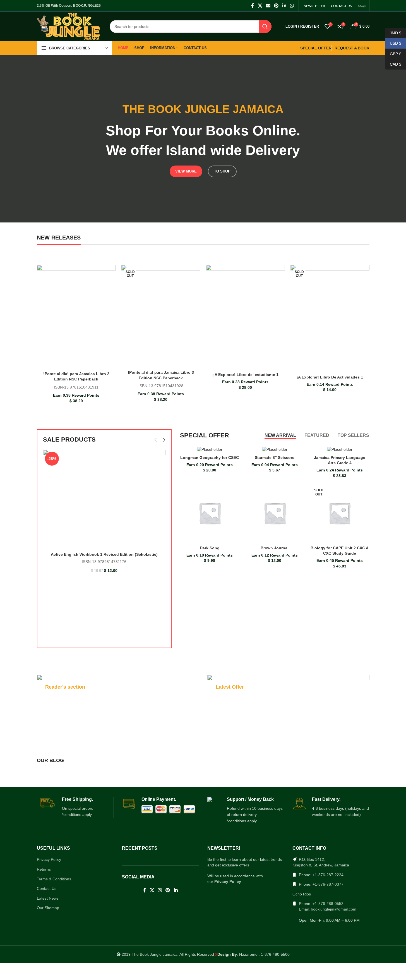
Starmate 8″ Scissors (274, 457)
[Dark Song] (209, 513)
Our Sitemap (48, 907)
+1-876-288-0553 (328, 903)
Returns (44, 869)
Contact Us (46, 888)
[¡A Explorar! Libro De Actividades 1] (329, 318)
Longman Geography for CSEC (209, 457)
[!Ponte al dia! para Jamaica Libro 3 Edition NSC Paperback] (160, 316)
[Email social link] (268, 5)
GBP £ (393, 53)
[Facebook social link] (252, 5)
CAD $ (393, 64)
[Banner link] (118, 703)
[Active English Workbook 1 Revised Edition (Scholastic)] (104, 499)
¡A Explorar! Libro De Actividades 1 (330, 377)
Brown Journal (275, 548)
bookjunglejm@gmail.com (333, 909)
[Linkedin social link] (284, 5)
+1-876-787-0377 (328, 884)
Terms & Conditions (54, 879)
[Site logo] (68, 26)
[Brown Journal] (274, 513)
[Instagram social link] (160, 890)
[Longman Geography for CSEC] (209, 449)
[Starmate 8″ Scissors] (274, 449)
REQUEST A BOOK (352, 48)
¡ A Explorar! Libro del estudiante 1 (245, 374)
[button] (156, 440)
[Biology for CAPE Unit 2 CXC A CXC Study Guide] (339, 513)
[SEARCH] (265, 26)
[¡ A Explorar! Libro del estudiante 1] (245, 317)
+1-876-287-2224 (328, 875)
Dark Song (210, 548)
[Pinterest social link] (276, 5)
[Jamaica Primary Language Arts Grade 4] (339, 449)
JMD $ (393, 32)
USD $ (393, 43)
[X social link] (260, 5)
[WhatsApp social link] (292, 5)
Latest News (48, 898)
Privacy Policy (49, 859)
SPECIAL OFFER (315, 48)
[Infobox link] (75, 807)
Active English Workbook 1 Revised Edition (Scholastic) (104, 554)
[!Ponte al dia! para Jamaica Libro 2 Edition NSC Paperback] (76, 317)
